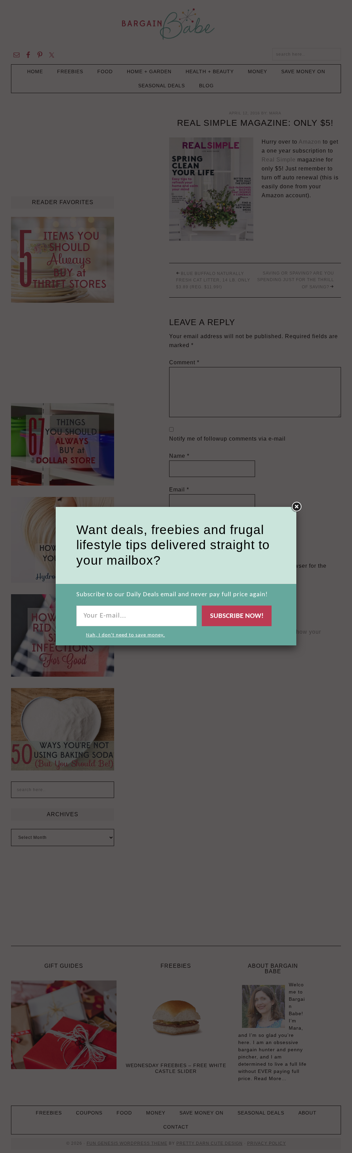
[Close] (296, 507)
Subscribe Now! (237, 616)
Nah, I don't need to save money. (125, 635)
